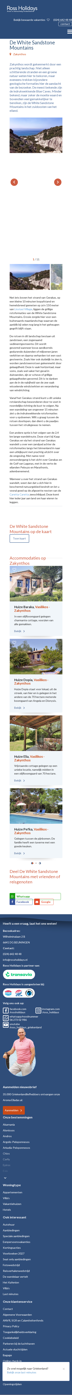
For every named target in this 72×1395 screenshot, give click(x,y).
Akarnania (9, 1124)
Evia (5, 1170)
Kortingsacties (12, 1247)
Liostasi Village (23, 309)
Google (45, 901)
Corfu (6, 1159)
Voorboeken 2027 (13, 1253)
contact (65, 23)
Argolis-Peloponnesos (16, 1142)
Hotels (7, 1209)
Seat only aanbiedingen (17, 1259)
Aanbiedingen (11, 1230)
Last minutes (10, 1294)
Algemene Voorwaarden (17, 1314)
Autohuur (9, 1224)
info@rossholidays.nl (15, 959)
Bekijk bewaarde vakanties (30, 19)
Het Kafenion (11, 1282)
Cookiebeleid (11, 1337)
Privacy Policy (11, 1326)
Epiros (6, 1165)
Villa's (6, 1198)
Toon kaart (19, 538)
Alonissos (9, 1130)
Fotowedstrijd (11, 1265)
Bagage (7, 1355)
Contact (8, 1308)
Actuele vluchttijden (15, 1349)
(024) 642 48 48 (62, 19)
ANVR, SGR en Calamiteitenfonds (23, 1320)
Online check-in (12, 1361)
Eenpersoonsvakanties (16, 1241)
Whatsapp (23, 896)
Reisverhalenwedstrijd (16, 1270)
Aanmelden (11, 1110)
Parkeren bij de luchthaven (19, 1343)
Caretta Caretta (19, 494)
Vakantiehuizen (12, 1203)
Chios (6, 1153)
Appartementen (12, 1192)
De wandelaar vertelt (15, 1276)
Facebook (23, 901)
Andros (7, 1136)
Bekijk (18, 631)
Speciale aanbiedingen (16, 1236)
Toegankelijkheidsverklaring (19, 1332)
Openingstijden (12, 1384)
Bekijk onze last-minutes (21, 1372)
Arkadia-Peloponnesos (16, 1147)
